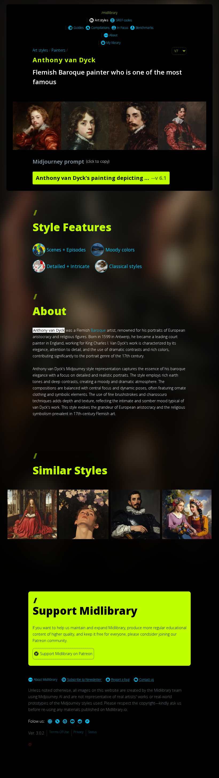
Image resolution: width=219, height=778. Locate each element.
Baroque (98, 330)
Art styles (40, 50)
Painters (58, 50)
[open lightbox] (109, 126)
